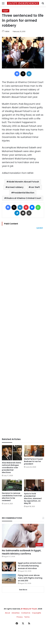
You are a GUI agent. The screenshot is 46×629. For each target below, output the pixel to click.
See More (23, 589)
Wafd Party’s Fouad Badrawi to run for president (33, 461)
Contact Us (25, 613)
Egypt (5, 10)
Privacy (20, 617)
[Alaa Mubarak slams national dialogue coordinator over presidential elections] (12, 452)
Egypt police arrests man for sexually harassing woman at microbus (29, 566)
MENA (7, 31)
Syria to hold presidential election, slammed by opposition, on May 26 (33, 498)
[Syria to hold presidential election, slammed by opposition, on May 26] (34, 485)
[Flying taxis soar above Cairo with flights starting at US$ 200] (9, 579)
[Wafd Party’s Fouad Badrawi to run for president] (34, 451)
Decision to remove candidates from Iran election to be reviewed (12, 497)
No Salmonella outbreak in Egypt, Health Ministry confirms (21, 552)
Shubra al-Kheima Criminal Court (23, 198)
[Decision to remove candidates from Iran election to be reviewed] (12, 485)
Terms (27, 617)
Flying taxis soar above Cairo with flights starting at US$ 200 (30, 578)
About (7, 613)
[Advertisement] (23, 333)
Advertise (16, 613)
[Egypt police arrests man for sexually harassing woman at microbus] (9, 566)
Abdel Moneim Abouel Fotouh (23, 181)
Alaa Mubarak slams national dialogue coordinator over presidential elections (11, 467)
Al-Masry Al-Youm (29, 609)
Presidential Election (23, 192)
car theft (35, 187)
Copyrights (36, 613)
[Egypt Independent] (23, 3)
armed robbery (15, 187)
